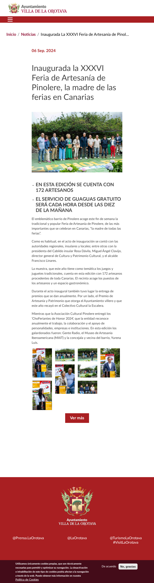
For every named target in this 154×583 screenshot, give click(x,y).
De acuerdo (109, 566)
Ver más (77, 418)
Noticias (28, 35)
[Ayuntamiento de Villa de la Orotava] (77, 508)
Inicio (11, 35)
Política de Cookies (27, 579)
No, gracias (128, 566)
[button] (42, 395)
